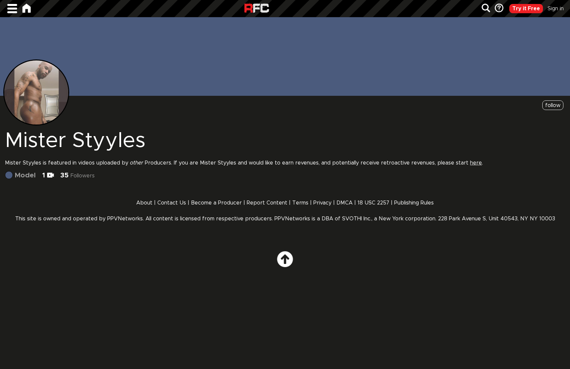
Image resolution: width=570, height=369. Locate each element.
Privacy (323, 202)
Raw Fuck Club (256, 9)
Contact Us (171, 202)
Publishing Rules (414, 202)
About (144, 202)
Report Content (267, 202)
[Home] (26, 8)
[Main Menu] (12, 8)
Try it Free (526, 8)
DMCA (344, 202)
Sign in (556, 8)
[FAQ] (498, 8)
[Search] (485, 8)
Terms (300, 202)
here (476, 163)
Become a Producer (216, 202)
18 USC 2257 (373, 202)
